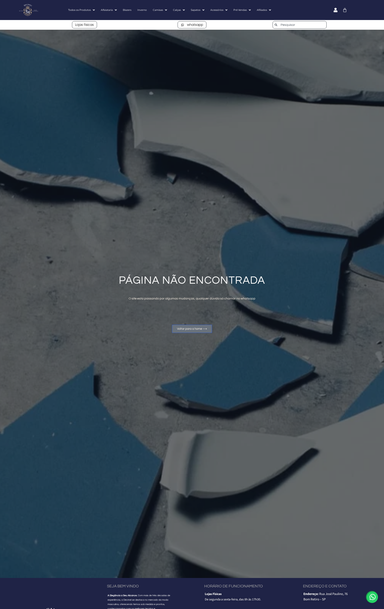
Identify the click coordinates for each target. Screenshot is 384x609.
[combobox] (300, 25)
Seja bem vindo (123, 586)
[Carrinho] (345, 10)
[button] (372, 597)
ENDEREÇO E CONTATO (325, 586)
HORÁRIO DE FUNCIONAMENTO (233, 586)
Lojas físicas (84, 24)
